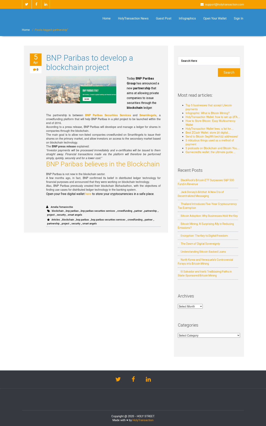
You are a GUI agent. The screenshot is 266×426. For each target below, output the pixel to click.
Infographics (187, 18)
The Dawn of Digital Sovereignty (200, 243)
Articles (55, 219)
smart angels (75, 214)
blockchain (58, 211)
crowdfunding (124, 211)
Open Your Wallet (214, 18)
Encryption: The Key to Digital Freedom (204, 235)
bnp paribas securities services (98, 211)
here (88, 194)
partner (138, 211)
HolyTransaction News (133, 18)
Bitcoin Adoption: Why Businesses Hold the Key (209, 215)
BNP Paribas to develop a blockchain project (89, 62)
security (61, 214)
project (51, 214)
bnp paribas (72, 211)
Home (106, 18)
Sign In (238, 18)
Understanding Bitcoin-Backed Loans (203, 251)
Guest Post (163, 18)
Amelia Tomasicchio (61, 207)
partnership (150, 211)
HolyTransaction (143, 420)
